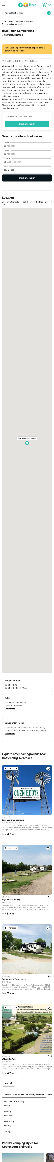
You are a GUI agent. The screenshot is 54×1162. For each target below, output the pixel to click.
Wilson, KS (6, 1056)
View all (8, 1083)
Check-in (7, 142)
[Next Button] (49, 789)
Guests (6, 166)
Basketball (9, 1115)
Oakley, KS (6, 897)
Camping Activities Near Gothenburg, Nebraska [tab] (24, 1094)
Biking (7, 1105)
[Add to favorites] (48, 768)
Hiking (7, 1131)
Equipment (7, 158)
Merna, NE (6, 817)
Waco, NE (6, 977)
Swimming (9, 1121)
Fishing (7, 1111)
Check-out (7, 150)
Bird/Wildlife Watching (14, 1101)
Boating (7, 1125)
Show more (10, 709)
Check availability (27, 124)
